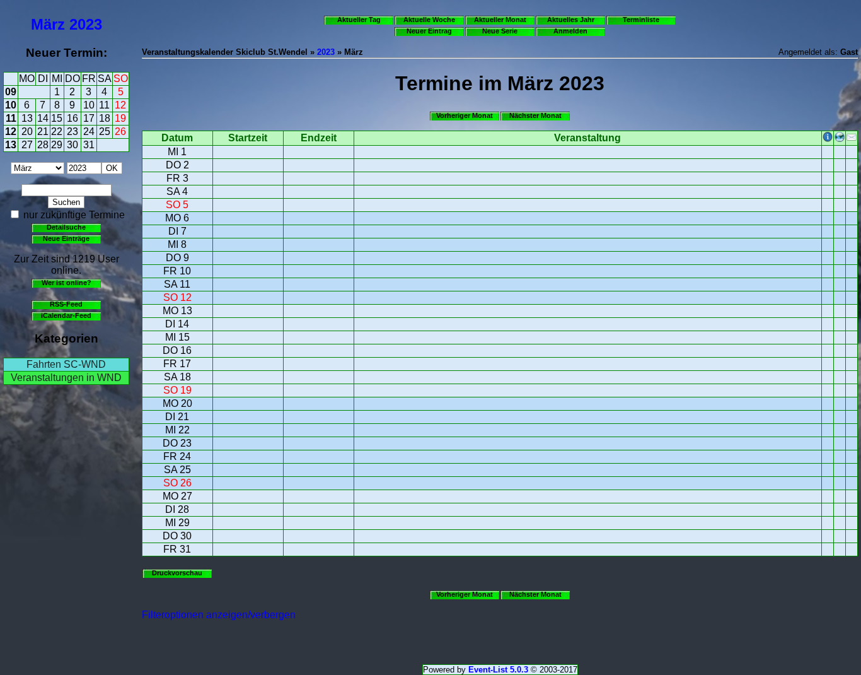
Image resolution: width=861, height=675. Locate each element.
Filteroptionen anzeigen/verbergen (219, 614)
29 (56, 144)
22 (56, 131)
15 (56, 118)
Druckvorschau (177, 573)
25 (104, 131)
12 (120, 105)
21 (43, 131)
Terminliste (641, 19)
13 (27, 118)
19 (120, 118)
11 (104, 105)
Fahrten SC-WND (66, 364)
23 (72, 131)
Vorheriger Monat (464, 115)
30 (72, 144)
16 (72, 118)
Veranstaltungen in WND (66, 377)
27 (27, 144)
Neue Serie (499, 31)
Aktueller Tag (359, 19)
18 (104, 118)
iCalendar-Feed (66, 315)
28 (43, 144)
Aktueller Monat (500, 19)
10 (10, 105)
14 (43, 118)
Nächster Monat (535, 115)
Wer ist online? (66, 282)
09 (10, 91)
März (48, 24)
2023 (85, 24)
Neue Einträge (66, 238)
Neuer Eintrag (429, 31)
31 (89, 144)
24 (89, 131)
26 (120, 131)
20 (27, 131)
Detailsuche (66, 227)
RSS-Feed (66, 304)
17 (89, 118)
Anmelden (570, 31)
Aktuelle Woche (429, 19)
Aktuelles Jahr (570, 19)
